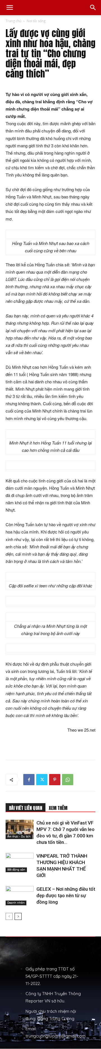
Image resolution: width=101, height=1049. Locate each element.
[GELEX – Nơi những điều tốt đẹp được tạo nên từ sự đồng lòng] (20, 895)
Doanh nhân (16, 902)
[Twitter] (41, 779)
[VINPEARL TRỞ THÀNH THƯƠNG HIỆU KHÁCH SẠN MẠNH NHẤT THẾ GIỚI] (20, 862)
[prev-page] (9, 916)
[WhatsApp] (67, 779)
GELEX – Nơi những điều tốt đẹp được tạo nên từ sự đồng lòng (65, 895)
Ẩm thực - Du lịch (19, 836)
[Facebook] (29, 779)
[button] (10, 7)
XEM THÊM (58, 808)
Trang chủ (13, 21)
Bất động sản (16, 869)
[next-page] (18, 916)
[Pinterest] (54, 779)
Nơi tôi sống (36, 21)
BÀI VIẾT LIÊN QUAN (25, 808)
